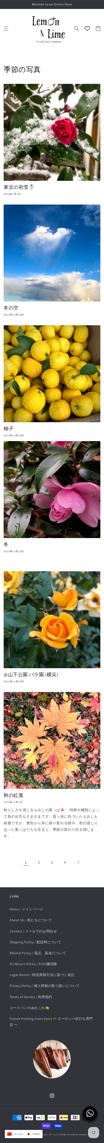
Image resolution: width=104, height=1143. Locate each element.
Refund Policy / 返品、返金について (38, 953)
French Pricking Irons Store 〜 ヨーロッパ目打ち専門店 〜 (51, 1021)
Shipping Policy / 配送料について (35, 942)
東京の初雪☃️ (19, 187)
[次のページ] (78, 862)
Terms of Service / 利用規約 (31, 997)
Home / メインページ (26, 909)
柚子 (9, 428)
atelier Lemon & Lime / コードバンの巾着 (45, 1134)
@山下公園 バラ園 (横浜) (31, 674)
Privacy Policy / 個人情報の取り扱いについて (45, 986)
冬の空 (11, 308)
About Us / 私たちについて (31, 920)
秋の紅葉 (13, 795)
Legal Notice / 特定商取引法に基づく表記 (42, 975)
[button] (6, 28)
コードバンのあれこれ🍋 (29, 1008)
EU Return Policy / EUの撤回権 (33, 964)
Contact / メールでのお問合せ (33, 931)
